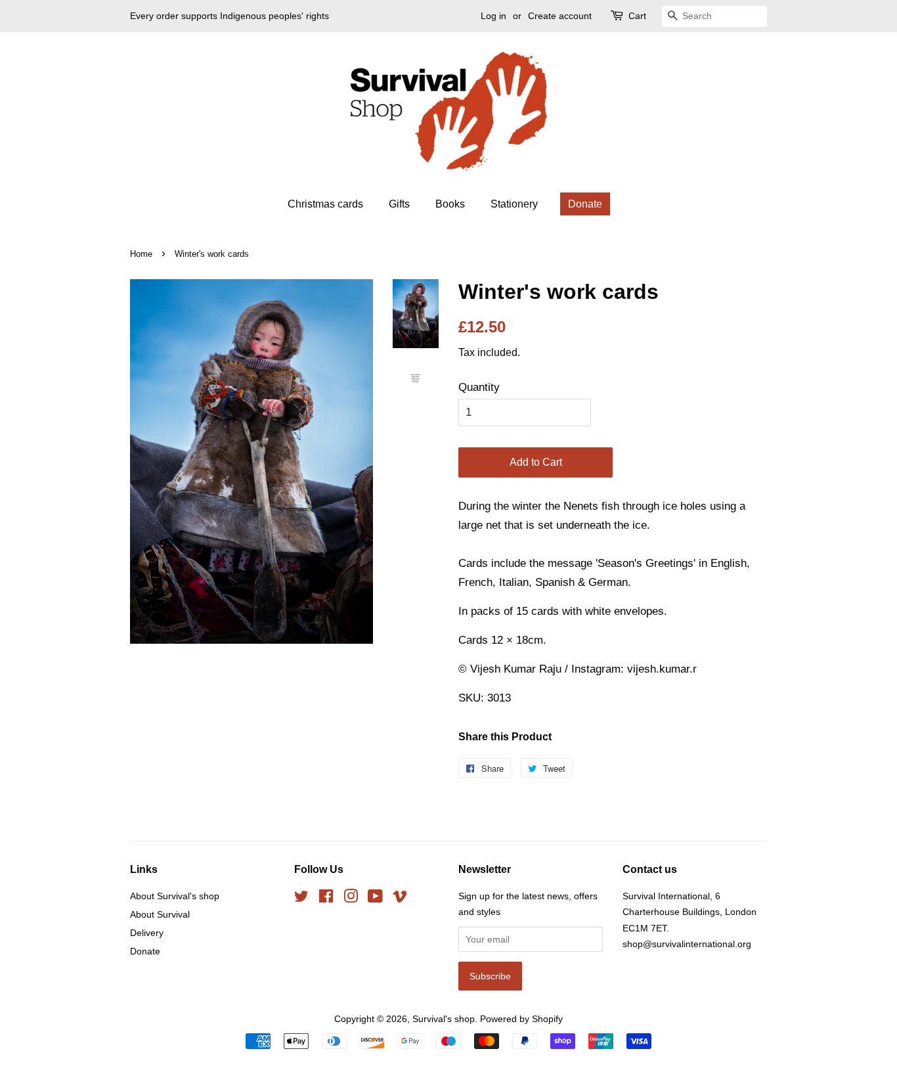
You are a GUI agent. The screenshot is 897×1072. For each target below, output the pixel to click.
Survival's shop (443, 1019)
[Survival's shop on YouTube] (375, 898)
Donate (585, 204)
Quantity (479, 387)
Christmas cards (325, 204)
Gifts (399, 204)
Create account (560, 16)
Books (450, 204)
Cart (637, 16)
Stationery (514, 204)
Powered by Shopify (521, 1019)
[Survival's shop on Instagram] (350, 898)
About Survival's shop (174, 896)
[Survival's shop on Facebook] (326, 898)
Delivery (147, 932)
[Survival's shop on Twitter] (301, 898)
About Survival (160, 914)
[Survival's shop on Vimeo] (400, 898)
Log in (493, 16)
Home (141, 254)
